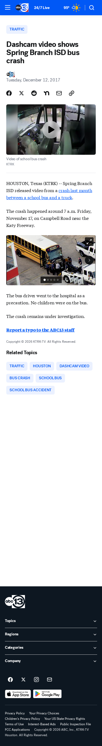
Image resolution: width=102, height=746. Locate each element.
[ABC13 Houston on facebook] (10, 679)
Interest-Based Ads (42, 724)
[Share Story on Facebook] (9, 93)
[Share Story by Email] (59, 93)
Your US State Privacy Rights (64, 718)
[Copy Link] (71, 93)
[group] (51, 280)
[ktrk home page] (15, 601)
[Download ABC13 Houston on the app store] (18, 694)
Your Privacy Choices (44, 713)
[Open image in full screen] (89, 241)
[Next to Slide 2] (89, 260)
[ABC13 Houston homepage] (22, 7)
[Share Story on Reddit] (34, 93)
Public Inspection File (75, 724)
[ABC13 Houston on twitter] (23, 679)
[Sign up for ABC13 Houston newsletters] (49, 679)
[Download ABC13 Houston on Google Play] (47, 694)
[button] (7, 7)
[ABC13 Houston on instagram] (36, 679)
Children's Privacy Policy (22, 718)
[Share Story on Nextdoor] (46, 93)
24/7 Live (42, 7)
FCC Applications (17, 729)
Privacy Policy (15, 713)
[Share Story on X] (21, 93)
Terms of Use (14, 724)
